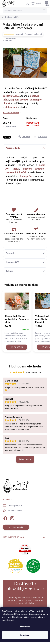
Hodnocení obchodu (25, 366)
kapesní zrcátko (19, 99)
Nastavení (25, 626)
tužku (6, 99)
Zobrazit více (25, 459)
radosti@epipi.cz (15, 505)
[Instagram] (11, 518)
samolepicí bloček (16, 172)
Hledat (43, 11)
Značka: (7, 41)
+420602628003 (15, 511)
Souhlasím (25, 635)
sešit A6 (34, 96)
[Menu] (46, 3)
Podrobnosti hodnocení (33, 34)
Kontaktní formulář (16, 527)
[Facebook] (5, 518)
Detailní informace (11, 113)
